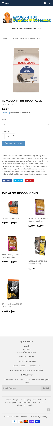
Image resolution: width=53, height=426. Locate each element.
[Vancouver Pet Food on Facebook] (48, 410)
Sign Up (46, 388)
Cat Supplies (10, 402)
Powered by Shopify (38, 417)
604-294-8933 (30, 361)
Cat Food (42, 400)
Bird (34, 402)
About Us (26, 349)
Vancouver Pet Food (18, 417)
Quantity (6, 131)
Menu (7, 3)
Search (26, 346)
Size (4, 119)
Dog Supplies (30, 400)
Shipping (6, 113)
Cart (49, 3)
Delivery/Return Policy (26, 352)
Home (4, 39)
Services (42, 402)
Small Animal (24, 402)
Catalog (31, 405)
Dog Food (17, 400)
